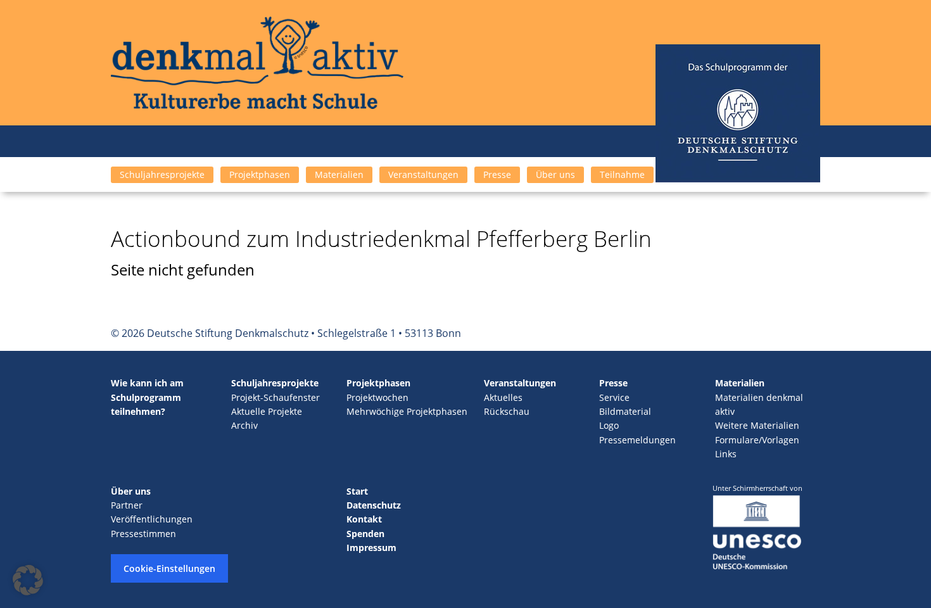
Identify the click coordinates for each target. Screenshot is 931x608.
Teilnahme (622, 174)
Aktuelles (503, 397)
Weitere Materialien (757, 425)
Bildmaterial (625, 411)
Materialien (339, 174)
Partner (126, 505)
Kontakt (364, 519)
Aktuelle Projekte (266, 411)
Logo (609, 425)
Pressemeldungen (637, 440)
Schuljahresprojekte (162, 174)
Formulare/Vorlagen (757, 440)
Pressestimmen (143, 534)
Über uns (555, 174)
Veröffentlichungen (152, 519)
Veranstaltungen (423, 174)
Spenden (365, 534)
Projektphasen (259, 174)
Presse (497, 174)
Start (357, 491)
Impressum (371, 548)
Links (726, 454)
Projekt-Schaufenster (275, 397)
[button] (28, 580)
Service (614, 397)
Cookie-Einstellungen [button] (169, 568)
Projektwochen (377, 397)
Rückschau (506, 411)
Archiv (244, 425)
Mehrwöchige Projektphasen (406, 411)
